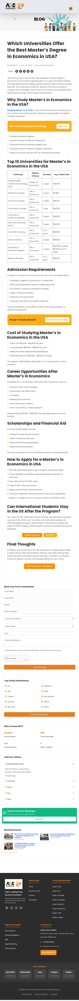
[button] (70, 8)
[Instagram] (16, 908)
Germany (11, 707)
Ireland (46, 702)
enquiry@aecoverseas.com (51, 946)
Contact (32, 895)
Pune (8, 793)
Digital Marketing (11, 944)
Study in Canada (58, 895)
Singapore (47, 686)
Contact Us (50, 535)
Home (31, 887)
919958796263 (10, 776)
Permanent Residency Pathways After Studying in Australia (62, 835)
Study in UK (56, 891)
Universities (33, 900)
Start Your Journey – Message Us (40, 566)
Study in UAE (56, 913)
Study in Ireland (57, 904)
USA (9, 691)
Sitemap (54, 994)
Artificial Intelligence (12, 935)
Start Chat (63, 126)
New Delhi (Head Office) (15, 764)
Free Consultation (48, 952)
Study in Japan (57, 917)
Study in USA (56, 887)
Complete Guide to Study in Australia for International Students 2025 (24, 845)
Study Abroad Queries (44, 65)
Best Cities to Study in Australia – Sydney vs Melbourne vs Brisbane (26, 836)
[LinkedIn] (21, 908)
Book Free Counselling (57, 320)
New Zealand (48, 696)
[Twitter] (7, 908)
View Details (10, 976)
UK (8, 686)
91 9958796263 (48, 942)
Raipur (9, 799)
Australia (10, 702)
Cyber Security (10, 948)
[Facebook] (11, 908)
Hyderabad (11, 781)
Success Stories (34, 891)
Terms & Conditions (41, 994)
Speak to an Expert (32, 535)
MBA (6, 940)
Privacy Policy (27, 994)
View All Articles (9, 852)
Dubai (45, 691)
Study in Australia (58, 900)
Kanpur (9, 787)
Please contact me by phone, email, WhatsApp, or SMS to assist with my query (33, 650)
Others (46, 707)
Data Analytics (10, 931)
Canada (10, 696)
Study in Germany (58, 909)
